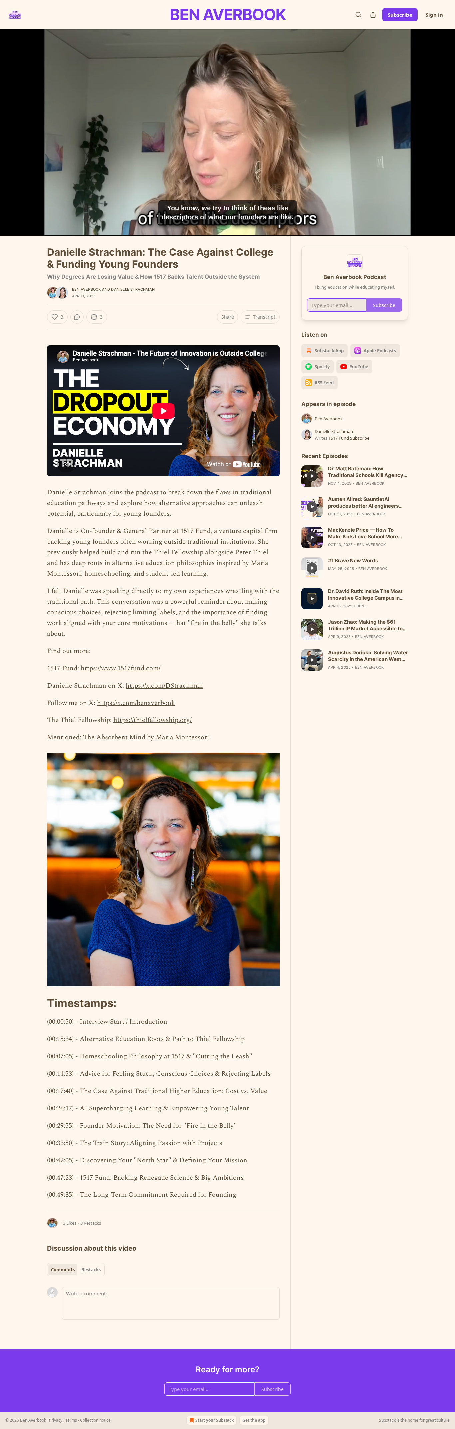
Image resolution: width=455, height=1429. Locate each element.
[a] (312, 476)
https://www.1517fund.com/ (120, 668)
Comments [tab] (63, 1270)
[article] (355, 476)
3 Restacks (90, 1223)
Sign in (434, 14)
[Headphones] (31, 139)
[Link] (37, 1003)
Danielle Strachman (133, 289)
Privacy (55, 1420)
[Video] (31, 125)
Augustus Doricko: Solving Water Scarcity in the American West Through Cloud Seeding (368, 656)
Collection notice (95, 1420)
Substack (387, 1420)
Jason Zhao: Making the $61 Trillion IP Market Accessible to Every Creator (365, 625)
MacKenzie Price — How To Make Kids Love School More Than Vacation (363, 533)
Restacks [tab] (91, 1270)
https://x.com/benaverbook (136, 703)
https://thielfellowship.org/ (152, 720)
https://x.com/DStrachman (164, 686)
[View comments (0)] (425, 132)
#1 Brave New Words (353, 560)
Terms (71, 1420)
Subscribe (400, 14)
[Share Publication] (373, 14)
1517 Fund (338, 438)
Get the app (254, 1420)
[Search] (358, 14)
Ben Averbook (86, 289)
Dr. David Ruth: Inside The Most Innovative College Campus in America (365, 594)
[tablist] (76, 1269)
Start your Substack (214, 1420)
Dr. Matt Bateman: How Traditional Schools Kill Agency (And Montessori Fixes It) (365, 472)
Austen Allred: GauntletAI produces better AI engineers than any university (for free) (363, 502)
